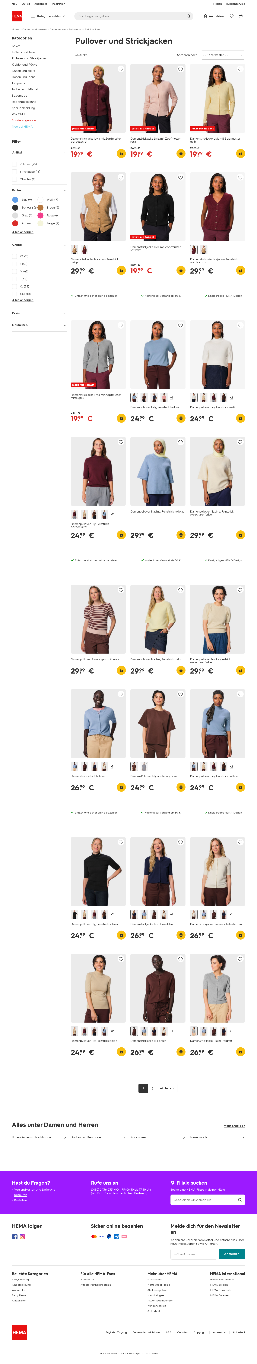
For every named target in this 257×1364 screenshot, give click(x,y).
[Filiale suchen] (240, 1200)
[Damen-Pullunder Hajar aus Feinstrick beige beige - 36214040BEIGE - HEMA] (74, 249)
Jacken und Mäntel (25, 89)
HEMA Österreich (220, 1295)
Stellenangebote (158, 1290)
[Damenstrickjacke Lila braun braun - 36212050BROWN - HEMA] (84, 766)
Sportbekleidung (23, 108)
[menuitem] (14, 3)
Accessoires (138, 1137)
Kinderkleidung (21, 1284)
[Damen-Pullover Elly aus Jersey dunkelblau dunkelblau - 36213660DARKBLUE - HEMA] (144, 766)
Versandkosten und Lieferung (34, 1189)
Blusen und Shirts (23, 71)
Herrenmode (198, 1137)
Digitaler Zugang (116, 1332)
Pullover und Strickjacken (29, 58)
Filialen (217, 3)
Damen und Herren (34, 29)
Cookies (182, 1332)
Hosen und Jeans (23, 77)
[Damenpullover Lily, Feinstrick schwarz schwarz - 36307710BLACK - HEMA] (74, 914)
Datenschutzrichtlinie (146, 1332)
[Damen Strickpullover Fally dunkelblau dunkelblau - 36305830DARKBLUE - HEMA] (154, 397)
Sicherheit (154, 1311)
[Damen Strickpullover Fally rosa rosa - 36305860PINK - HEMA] (164, 397)
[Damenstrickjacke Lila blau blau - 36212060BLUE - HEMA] (74, 766)
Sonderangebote (24, 120)
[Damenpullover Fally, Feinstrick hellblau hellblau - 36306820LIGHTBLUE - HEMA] (134, 397)
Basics (16, 46)
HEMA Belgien (219, 1284)
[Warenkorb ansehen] (240, 16)
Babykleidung (20, 1279)
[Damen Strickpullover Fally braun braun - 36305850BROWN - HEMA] (144, 397)
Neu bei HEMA (22, 126)
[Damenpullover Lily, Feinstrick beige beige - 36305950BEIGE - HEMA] (203, 397)
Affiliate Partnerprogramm (96, 1284)
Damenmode (57, 29)
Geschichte (155, 1279)
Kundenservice (157, 1305)
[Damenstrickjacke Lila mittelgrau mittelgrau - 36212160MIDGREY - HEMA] (193, 1031)
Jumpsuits (18, 83)
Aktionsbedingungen (160, 1300)
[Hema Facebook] (14, 1236)
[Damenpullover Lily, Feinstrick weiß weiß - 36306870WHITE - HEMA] (193, 397)
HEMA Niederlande (222, 1279)
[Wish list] (231, 16)
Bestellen (20, 1200)
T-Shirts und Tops (23, 52)
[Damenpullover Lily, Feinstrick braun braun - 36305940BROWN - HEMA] (223, 397)
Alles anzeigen (22, 232)
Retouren (20, 1195)
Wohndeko (18, 1290)
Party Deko (19, 1295)
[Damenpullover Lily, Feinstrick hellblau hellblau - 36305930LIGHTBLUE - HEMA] (104, 514)
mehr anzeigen (234, 1125)
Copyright (200, 1332)
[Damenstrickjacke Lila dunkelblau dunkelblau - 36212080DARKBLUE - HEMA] (94, 766)
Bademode (19, 95)
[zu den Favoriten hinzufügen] (121, 69)
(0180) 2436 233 (102, 1189)
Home (15, 29)
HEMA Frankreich (220, 1290)
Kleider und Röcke (24, 64)
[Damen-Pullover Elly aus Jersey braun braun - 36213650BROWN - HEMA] (134, 766)
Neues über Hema (159, 1284)
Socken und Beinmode (86, 1137)
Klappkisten (19, 1300)
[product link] (98, 98)
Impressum (219, 1332)
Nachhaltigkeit (156, 1295)
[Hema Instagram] (22, 1236)
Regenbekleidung (24, 102)
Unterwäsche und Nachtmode (31, 1137)
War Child (18, 114)
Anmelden (232, 1254)
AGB (168, 1332)
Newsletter (87, 1279)
